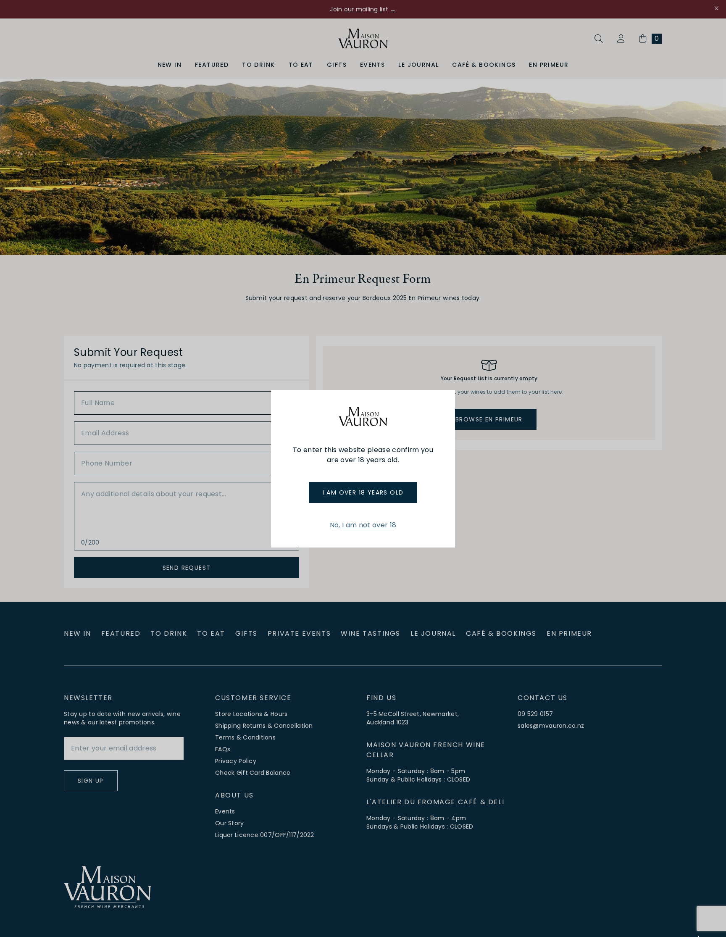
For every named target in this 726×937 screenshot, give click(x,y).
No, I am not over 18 (363, 525)
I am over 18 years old (363, 492)
